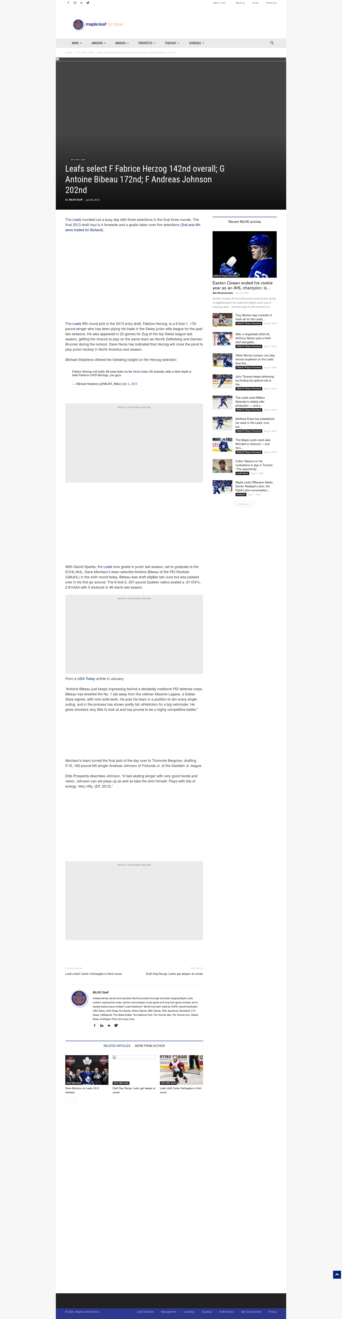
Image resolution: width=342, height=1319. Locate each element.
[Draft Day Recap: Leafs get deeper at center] (134, 1070)
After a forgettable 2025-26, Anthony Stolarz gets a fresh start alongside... (253, 338)
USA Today (86, 678)
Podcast (170, 43)
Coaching (189, 1311)
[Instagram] (75, 3)
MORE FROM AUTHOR (150, 1045)
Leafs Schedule (145, 1311)
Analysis (97, 43)
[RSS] (81, 3)
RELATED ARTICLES (117, 1045)
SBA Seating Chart (251, 1311)
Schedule (195, 43)
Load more (243, 504)
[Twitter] (88, 3)
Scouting (206, 1311)
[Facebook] (68, 3)
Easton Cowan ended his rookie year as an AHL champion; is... (243, 285)
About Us (240, 2)
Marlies (121, 43)
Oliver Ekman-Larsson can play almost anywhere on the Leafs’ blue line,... (255, 359)
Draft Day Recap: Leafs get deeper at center (174, 974)
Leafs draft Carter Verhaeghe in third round (93, 974)
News (75, 43)
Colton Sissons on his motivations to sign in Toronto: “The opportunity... (254, 465)
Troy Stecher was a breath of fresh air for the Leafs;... (254, 317)
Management (168, 1311)
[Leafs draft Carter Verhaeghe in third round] (181, 1070)
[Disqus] (134, 1242)
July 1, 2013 (129, 383)
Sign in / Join (219, 2)
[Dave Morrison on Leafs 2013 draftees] (86, 1070)
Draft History (226, 1311)
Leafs (76, 219)
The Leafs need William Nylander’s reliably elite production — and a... (250, 401)
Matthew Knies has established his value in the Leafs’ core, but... (255, 423)
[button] (272, 43)
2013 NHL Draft (84, 52)
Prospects (145, 43)
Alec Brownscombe (223, 292)
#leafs (136, 371)
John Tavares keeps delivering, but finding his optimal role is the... (255, 380)
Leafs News (242, 473)
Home (68, 52)
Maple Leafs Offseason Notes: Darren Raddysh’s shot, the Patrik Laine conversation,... (254, 486)
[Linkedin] (103, 1025)
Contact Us (271, 2)
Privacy (273, 1311)
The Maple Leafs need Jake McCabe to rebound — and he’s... (253, 444)
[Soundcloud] (110, 1025)
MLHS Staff (75, 199)
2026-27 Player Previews (226, 276)
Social (255, 2)
